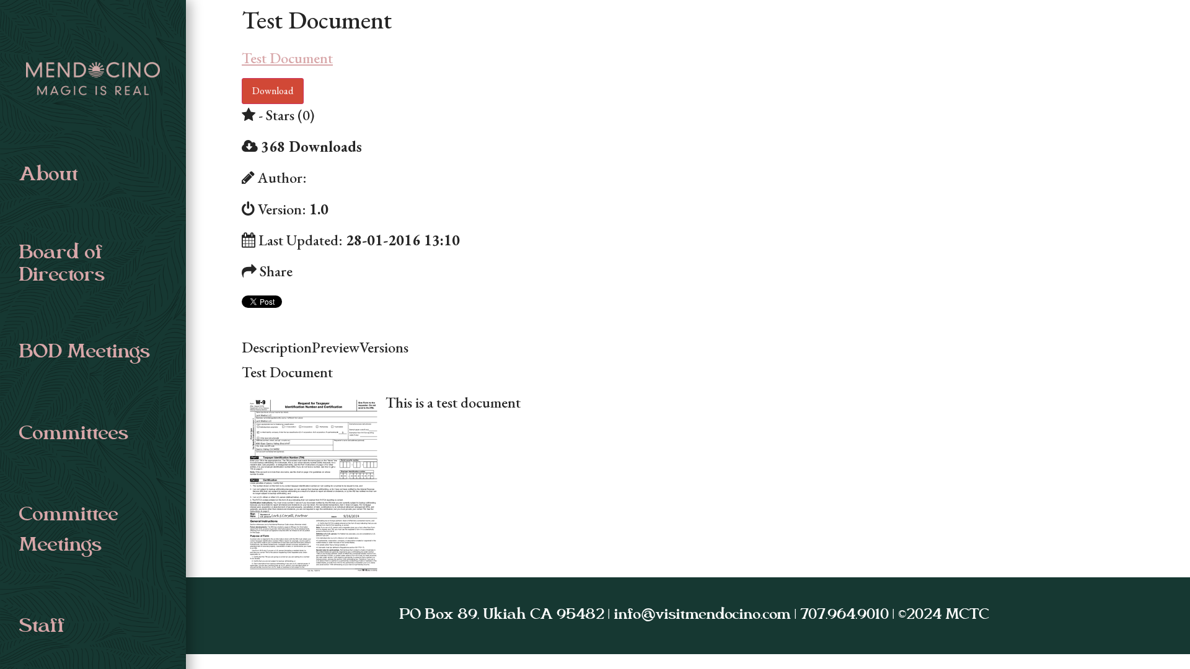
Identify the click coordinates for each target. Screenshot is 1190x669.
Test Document (287, 58)
